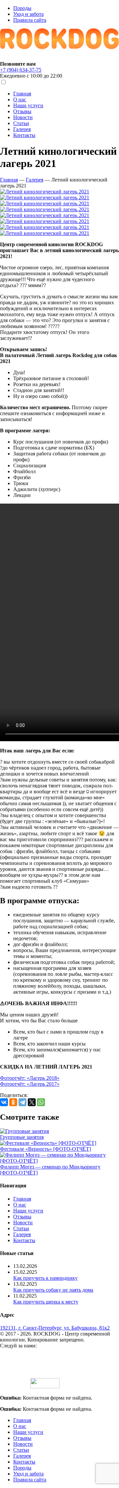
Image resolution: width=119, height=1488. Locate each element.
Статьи (21, 123)
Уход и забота (28, 14)
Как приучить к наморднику (45, 1278)
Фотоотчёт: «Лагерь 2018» (30, 1078)
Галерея (22, 129)
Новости (23, 117)
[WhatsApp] (41, 1102)
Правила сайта (29, 20)
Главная (22, 93)
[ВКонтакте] (4, 1102)
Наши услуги (28, 105)
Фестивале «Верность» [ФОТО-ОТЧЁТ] (45, 1149)
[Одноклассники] (13, 1102)
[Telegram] (22, 1102)
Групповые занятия (22, 1137)
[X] (32, 1102)
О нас (19, 99)
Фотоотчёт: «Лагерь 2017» (30, 1084)
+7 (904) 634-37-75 (20, 70)
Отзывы (22, 111)
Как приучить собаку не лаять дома (53, 1290)
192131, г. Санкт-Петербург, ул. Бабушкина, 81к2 (55, 1328)
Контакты (24, 135)
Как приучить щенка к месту (45, 1302)
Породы (22, 8)
